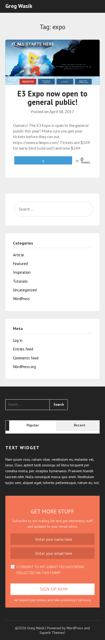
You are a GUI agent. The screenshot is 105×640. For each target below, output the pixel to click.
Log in (17, 340)
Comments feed (25, 358)
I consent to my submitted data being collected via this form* (50, 570)
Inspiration (22, 272)
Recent (79, 425)
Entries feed (23, 349)
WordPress (21, 298)
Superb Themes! (52, 632)
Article (18, 254)
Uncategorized (25, 290)
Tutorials (20, 281)
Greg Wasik (18, 5)
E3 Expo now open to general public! (52, 98)
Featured (20, 263)
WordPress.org (24, 366)
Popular (33, 425)
